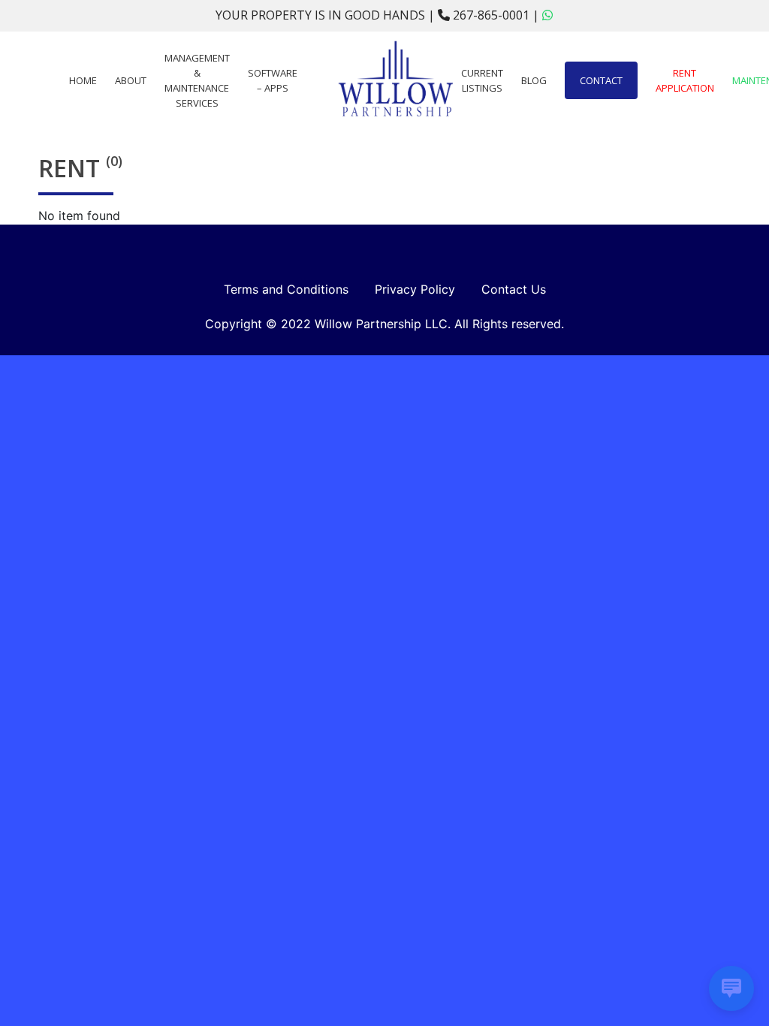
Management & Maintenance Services (197, 80)
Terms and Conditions (286, 289)
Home (83, 80)
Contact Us (513, 289)
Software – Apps (272, 80)
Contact (601, 80)
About (130, 80)
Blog (534, 80)
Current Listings (482, 80)
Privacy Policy (415, 289)
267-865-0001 (491, 15)
